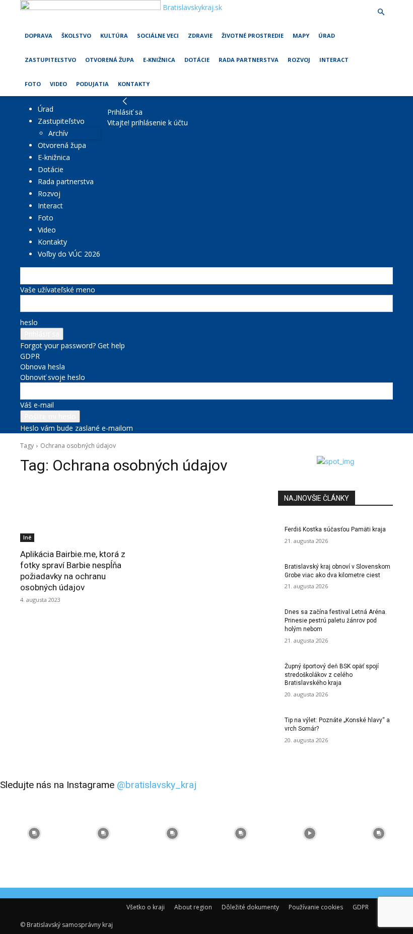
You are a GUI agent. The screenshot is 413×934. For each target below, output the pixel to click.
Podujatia (92, 84)
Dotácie (197, 59)
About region (193, 907)
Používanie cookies (316, 907)
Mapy (301, 35)
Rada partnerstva (249, 59)
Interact (334, 59)
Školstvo (76, 35)
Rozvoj (299, 59)
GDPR (30, 356)
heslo (29, 322)
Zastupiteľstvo (50, 59)
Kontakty (134, 84)
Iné (27, 537)
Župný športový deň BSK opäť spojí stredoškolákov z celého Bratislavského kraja (332, 675)
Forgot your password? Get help (72, 345)
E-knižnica (159, 59)
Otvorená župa (109, 59)
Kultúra (114, 35)
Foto (33, 84)
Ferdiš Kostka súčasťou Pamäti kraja (335, 529)
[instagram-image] (34, 833)
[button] (381, 12)
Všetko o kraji (145, 907)
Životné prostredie (253, 35)
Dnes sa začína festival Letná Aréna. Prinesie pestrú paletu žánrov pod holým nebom (336, 620)
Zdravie (200, 35)
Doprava (38, 35)
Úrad (326, 35)
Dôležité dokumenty (250, 907)
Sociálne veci (158, 35)
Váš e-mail (37, 405)
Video (58, 84)
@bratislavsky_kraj (156, 785)
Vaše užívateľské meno (57, 289)
